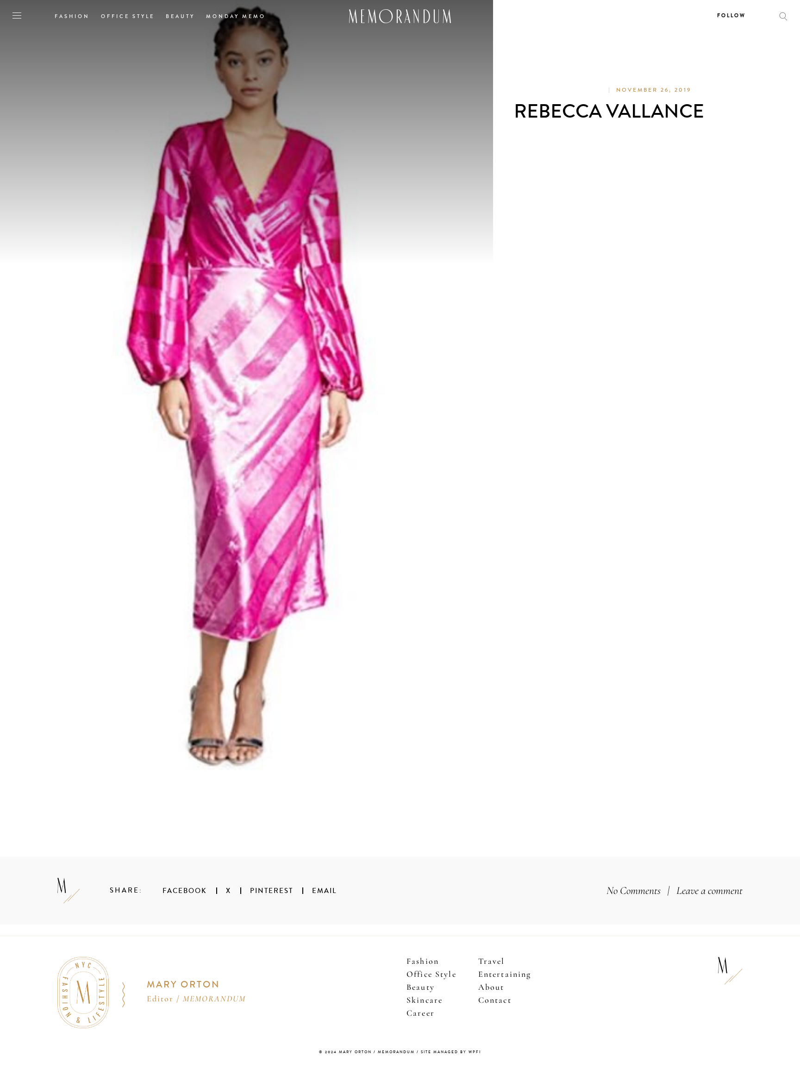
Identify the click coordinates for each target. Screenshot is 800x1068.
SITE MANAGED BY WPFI (451, 1052)
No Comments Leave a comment (674, 890)
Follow (731, 15)
